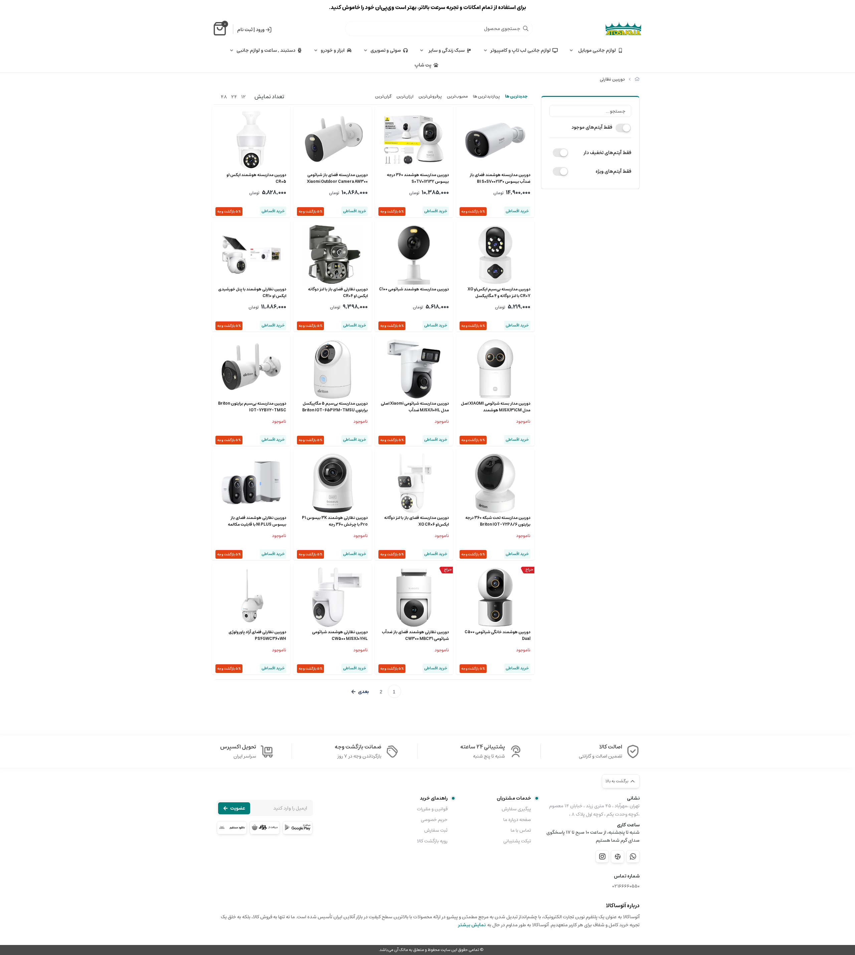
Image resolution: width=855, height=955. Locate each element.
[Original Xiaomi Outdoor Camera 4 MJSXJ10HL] (414, 369)
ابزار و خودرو (333, 50)
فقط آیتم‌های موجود (591, 127)
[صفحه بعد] (360, 692)
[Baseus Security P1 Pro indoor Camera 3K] (333, 483)
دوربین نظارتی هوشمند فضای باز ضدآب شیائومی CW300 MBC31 (415, 635)
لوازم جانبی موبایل (596, 50)
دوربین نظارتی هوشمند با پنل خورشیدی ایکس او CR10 (252, 292)
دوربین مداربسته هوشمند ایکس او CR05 (256, 178)
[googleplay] (298, 827)
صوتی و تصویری (385, 50)
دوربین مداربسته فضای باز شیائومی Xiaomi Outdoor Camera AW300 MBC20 (337, 178)
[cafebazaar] (264, 827)
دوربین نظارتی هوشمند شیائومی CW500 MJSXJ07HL (340, 635)
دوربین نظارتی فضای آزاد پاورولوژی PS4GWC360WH (257, 635)
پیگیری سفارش (516, 809)
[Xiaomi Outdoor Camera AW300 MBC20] (333, 140)
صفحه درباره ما (517, 819)
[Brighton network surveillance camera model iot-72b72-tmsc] (251, 369)
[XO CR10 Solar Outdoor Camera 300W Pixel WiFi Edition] (251, 255)
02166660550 (626, 886)
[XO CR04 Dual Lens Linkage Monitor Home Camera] (333, 255)
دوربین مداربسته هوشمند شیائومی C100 (414, 289)
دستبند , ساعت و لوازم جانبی (265, 50)
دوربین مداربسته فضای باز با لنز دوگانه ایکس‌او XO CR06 (416, 521)
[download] (232, 827)
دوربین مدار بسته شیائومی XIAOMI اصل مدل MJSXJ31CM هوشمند (495, 407)
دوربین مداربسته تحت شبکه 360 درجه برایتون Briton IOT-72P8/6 (497, 521)
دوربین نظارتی (612, 79)
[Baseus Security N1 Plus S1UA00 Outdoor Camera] (251, 483)
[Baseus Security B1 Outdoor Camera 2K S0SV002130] (495, 140)
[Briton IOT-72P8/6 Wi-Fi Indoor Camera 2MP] (495, 483)
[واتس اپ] (633, 856)
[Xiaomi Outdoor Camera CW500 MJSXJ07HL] (333, 597)
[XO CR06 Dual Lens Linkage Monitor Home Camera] (414, 483)
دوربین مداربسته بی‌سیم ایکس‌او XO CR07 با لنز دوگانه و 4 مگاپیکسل (499, 292)
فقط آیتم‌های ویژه (613, 171)
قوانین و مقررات (432, 809)
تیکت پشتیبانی (517, 841)
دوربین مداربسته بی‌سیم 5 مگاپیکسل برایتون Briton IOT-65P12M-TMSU (335, 407)
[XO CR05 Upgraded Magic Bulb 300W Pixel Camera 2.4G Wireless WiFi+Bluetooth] (251, 140)
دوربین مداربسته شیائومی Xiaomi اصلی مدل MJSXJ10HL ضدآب (415, 407)
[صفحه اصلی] (637, 79)
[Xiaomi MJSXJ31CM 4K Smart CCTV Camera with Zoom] (495, 369)
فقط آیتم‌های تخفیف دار (607, 152)
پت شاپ (422, 65)
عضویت (237, 808)
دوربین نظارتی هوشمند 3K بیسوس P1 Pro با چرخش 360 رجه (335, 521)
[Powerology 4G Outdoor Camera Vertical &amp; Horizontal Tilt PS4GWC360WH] (251, 597)
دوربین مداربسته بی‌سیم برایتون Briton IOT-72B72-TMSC (252, 407)
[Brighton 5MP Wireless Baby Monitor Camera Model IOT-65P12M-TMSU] (333, 369)
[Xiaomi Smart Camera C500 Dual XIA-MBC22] (495, 597)
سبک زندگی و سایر (445, 50)
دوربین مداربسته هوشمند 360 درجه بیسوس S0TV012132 (418, 178)
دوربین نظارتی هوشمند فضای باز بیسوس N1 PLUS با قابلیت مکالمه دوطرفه (257, 521)
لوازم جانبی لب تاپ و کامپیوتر (520, 50)
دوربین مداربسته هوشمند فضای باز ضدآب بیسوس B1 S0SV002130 (500, 178)
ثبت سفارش (436, 830)
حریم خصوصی (434, 819)
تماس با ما (521, 830)
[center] (525, 28)
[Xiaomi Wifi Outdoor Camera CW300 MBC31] (414, 597)
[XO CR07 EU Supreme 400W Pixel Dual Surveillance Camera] (495, 255)
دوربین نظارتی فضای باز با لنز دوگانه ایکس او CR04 (338, 292)
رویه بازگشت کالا (432, 841)
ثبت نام (244, 30)
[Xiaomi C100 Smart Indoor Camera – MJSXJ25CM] (414, 255)
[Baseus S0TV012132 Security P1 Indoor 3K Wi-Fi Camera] (414, 140)
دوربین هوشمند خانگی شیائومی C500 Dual (497, 635)
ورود (260, 30)
